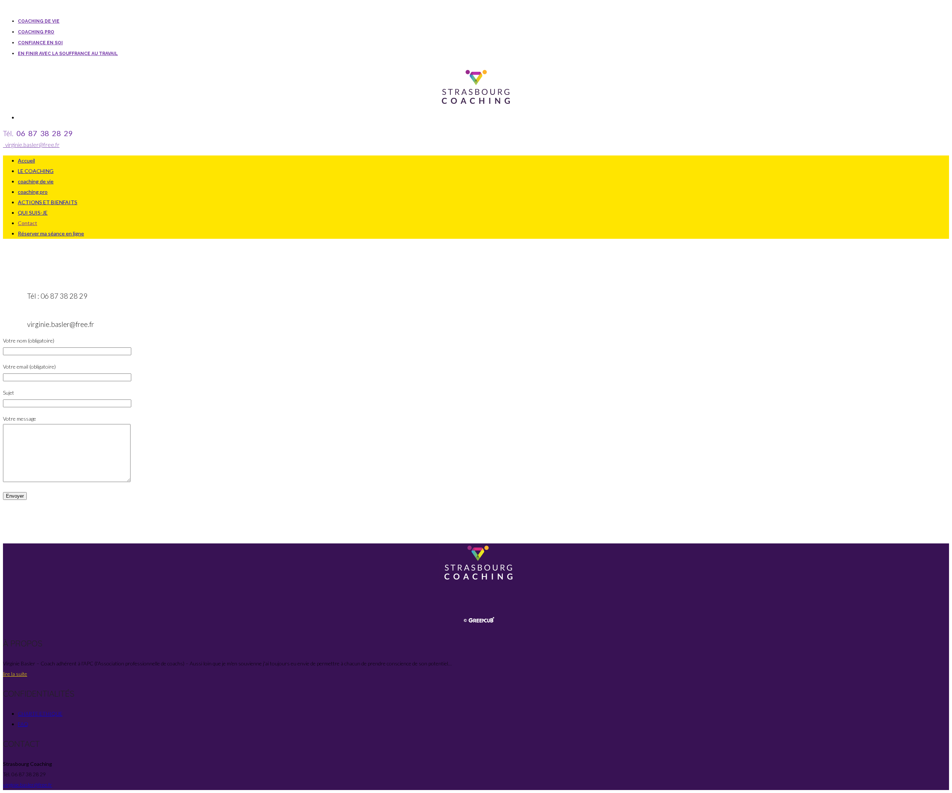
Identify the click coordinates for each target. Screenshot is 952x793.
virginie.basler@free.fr (31, 144)
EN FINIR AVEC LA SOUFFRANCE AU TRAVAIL (68, 53)
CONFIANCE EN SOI (40, 42)
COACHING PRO (36, 32)
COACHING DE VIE (39, 21)
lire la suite (15, 674)
